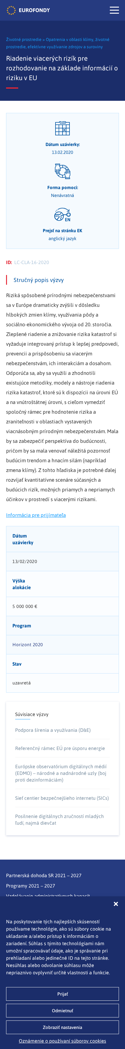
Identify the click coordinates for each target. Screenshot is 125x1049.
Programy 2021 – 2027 (30, 885)
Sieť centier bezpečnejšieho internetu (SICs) (62, 798)
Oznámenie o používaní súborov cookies (62, 1041)
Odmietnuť (62, 1010)
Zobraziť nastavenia (62, 1027)
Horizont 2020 (27, 644)
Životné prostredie (24, 39)
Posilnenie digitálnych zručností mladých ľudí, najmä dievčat (59, 819)
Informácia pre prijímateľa (36, 515)
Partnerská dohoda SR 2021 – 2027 (44, 875)
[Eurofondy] (28, 10)
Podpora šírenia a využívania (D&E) (53, 730)
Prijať (62, 993)
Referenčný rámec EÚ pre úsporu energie (60, 748)
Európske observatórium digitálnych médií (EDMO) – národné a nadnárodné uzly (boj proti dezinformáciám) (60, 773)
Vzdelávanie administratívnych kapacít (48, 896)
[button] (116, 904)
